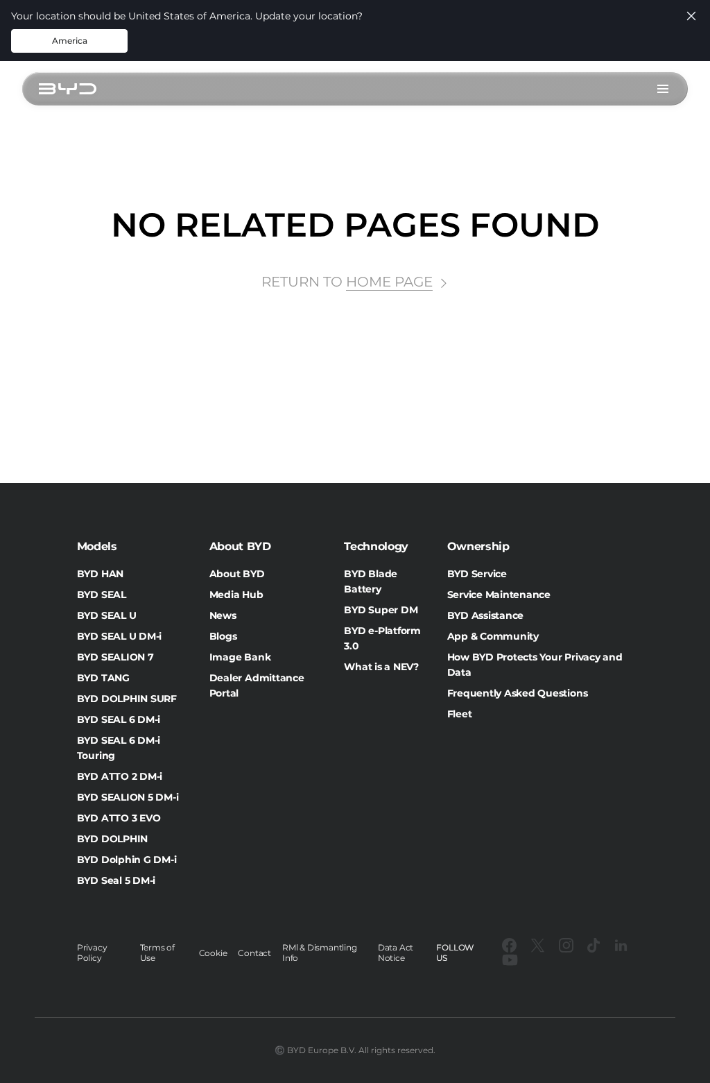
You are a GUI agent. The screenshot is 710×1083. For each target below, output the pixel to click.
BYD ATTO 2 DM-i (119, 776)
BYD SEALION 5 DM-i (128, 797)
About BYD (237, 574)
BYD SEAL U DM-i (119, 636)
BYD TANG (103, 678)
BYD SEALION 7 (115, 657)
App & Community (493, 636)
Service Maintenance (499, 594)
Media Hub (236, 594)
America (69, 40)
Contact (254, 953)
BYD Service (477, 574)
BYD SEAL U (107, 615)
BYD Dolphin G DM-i (127, 859)
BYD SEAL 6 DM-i (118, 719)
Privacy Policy (92, 952)
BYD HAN (100, 574)
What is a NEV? (381, 666)
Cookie (213, 953)
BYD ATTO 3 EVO (119, 818)
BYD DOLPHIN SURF (127, 698)
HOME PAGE (389, 281)
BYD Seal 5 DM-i (116, 880)
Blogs (223, 636)
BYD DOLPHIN (112, 839)
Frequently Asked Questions (517, 693)
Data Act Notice (395, 952)
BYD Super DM (380, 610)
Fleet (459, 714)
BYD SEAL (101, 594)
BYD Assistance (485, 615)
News (222, 615)
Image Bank (240, 657)
